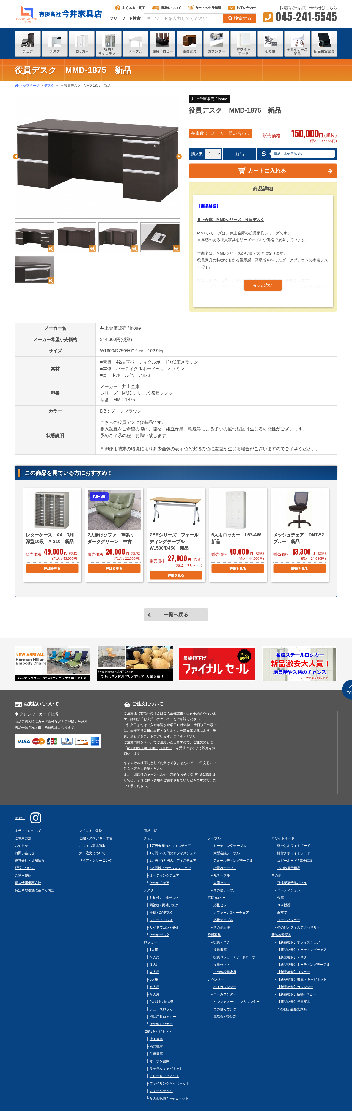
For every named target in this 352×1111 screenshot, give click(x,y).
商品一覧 (150, 831)
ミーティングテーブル (229, 846)
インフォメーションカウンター (236, 1002)
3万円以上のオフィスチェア (170, 868)
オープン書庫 (159, 1061)
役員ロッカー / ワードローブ (234, 957)
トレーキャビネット (164, 1076)
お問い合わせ (246, 8)
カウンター (216, 979)
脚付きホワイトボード (293, 853)
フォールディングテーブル (233, 860)
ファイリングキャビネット (169, 1083)
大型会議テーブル (226, 853)
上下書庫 (156, 1039)
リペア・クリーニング (95, 860)
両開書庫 (156, 1046)
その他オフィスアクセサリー (298, 927)
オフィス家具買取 (92, 846)
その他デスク (159, 935)
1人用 (154, 950)
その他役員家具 (225, 972)
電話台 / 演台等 (224, 1017)
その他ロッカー (161, 1024)
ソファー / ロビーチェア (231, 913)
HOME (20, 818)
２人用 (155, 957)
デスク (49, 86)
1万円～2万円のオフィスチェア (173, 853)
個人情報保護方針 (28, 883)
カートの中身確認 (208, 8)
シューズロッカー (163, 1009)
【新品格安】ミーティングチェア (302, 950)
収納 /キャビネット (158, 1031)
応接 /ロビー (217, 898)
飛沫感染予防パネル (292, 883)
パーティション (288, 890)
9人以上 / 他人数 (162, 1002)
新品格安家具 (281, 935)
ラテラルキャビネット (166, 1069)
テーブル (214, 838)
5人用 (154, 979)
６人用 (155, 987)
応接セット (221, 905)
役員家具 (214, 935)
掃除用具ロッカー (163, 1017)
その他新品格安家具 (292, 1009)
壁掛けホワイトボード (293, 846)
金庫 (280, 898)
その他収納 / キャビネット (169, 1098)
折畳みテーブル (225, 868)
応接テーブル (223, 920)
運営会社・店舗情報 (30, 860)
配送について (171, 8)
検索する (242, 18)
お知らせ (21, 846)
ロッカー (150, 942)
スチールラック (161, 1091)
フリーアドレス (161, 920)
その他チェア (159, 883)
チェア (149, 838)
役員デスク (221, 942)
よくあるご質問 (133, 8)
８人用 (155, 994)
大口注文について (92, 853)
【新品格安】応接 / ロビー (296, 994)
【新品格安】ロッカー (293, 972)
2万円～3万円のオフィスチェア (173, 860)
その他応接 (221, 927)
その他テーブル (225, 890)
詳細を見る (52, 568)
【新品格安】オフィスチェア (298, 942)
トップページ (29, 86)
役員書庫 (220, 950)
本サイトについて (28, 831)
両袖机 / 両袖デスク (164, 905)
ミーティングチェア (164, 875)
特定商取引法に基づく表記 (34, 890)
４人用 (155, 972)
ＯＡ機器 (283, 905)
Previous (15, 156)
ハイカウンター (225, 987)
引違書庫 (156, 1054)
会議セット (221, 883)
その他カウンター (226, 1009)
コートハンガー (288, 920)
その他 (276, 875)
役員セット (221, 965)
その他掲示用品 (288, 868)
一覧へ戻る (176, 614)
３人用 (155, 965)
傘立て (282, 913)
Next (179, 156)
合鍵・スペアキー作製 (95, 838)
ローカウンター (225, 994)
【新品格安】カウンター (295, 987)
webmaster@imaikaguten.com (149, 748)
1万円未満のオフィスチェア (170, 846)
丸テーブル (221, 875)
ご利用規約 (23, 875)
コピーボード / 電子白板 (295, 860)
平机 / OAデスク (161, 913)
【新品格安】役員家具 (293, 1002)
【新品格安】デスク (292, 957)
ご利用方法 (23, 838)
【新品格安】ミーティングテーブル (303, 965)
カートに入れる (267, 171)
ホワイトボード (283, 838)
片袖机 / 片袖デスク (164, 898)
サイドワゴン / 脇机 (164, 927)
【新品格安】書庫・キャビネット (302, 979)
